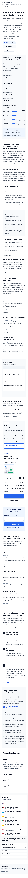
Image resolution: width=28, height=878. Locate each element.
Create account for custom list (14, 446)
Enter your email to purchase (11, 515)
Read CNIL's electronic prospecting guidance (14, 707)
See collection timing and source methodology (14, 682)
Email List (7, 4)
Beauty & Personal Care (16, 4)
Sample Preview (14, 500)
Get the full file (14, 496)
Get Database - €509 (14, 524)
